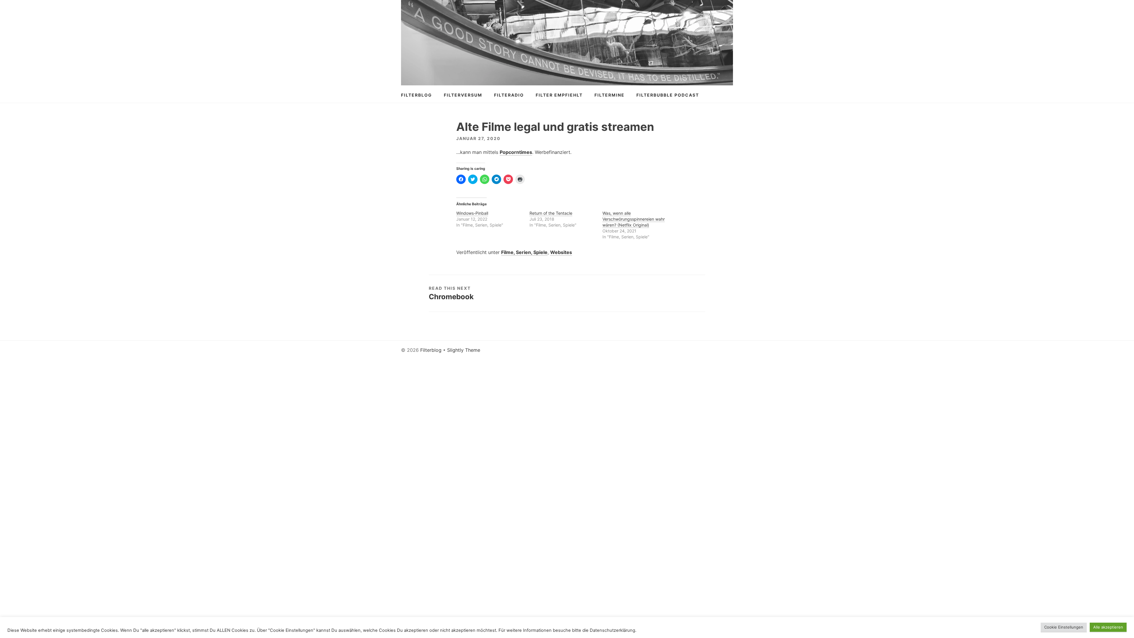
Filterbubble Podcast (667, 94)
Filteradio (509, 94)
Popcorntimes (516, 152)
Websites (561, 252)
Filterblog (416, 94)
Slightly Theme (463, 350)
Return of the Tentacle (550, 213)
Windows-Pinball (472, 213)
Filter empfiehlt (559, 94)
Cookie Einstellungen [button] (1063, 627)
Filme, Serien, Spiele (524, 252)
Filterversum (463, 94)
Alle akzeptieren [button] (1108, 627)
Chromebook (451, 296)
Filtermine (609, 94)
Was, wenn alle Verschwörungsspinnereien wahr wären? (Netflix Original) (633, 219)
